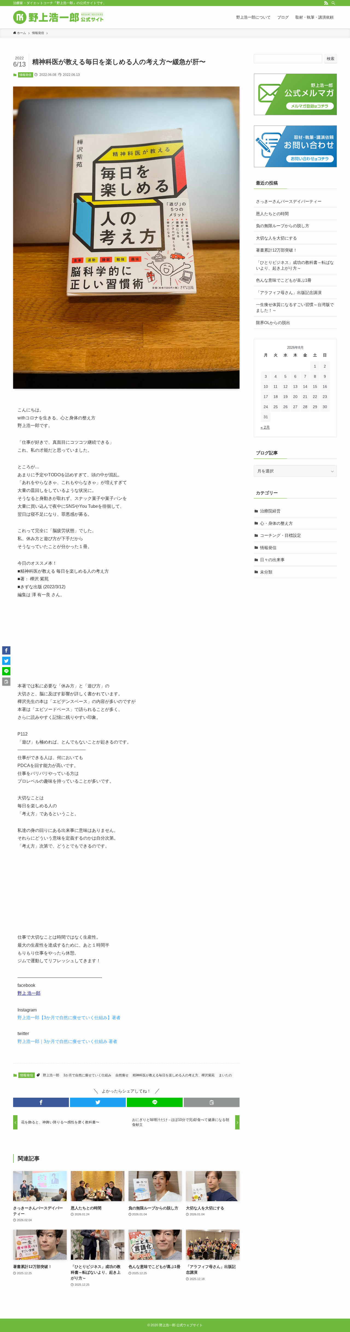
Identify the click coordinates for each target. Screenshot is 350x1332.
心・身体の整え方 (276, 523)
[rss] (326, 3)
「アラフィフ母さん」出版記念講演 (289, 292)
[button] (41, 1102)
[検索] (333, 3)
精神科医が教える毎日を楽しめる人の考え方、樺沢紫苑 (174, 1075)
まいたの (225, 1075)
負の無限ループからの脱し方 (282, 225)
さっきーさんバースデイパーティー (289, 201)
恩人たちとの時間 (272, 213)
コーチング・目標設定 (280, 535)
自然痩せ (122, 1075)
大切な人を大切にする (276, 238)
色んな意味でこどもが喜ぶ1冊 (283, 280)
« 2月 (265, 427)
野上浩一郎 (51, 1075)
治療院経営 (270, 511)
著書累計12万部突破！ (276, 250)
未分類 (266, 572)
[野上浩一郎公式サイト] (58, 17)
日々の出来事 (272, 559)
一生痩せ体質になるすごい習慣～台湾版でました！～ (295, 307)
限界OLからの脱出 (273, 322)
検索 (330, 58)
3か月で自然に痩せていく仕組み (87, 1075)
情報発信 (25, 74)
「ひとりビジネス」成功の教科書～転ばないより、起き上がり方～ (295, 265)
